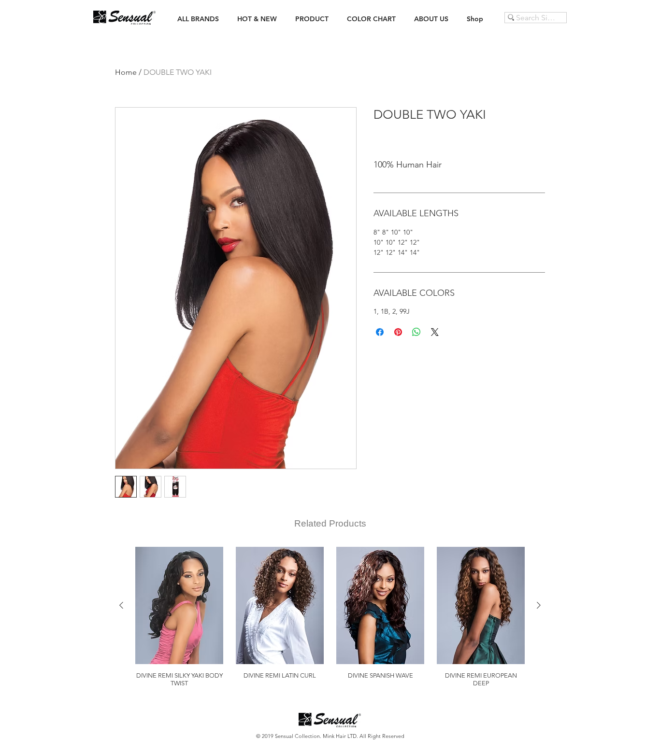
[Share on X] (435, 332)
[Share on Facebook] (380, 332)
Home (126, 72)
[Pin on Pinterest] (398, 332)
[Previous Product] (121, 605)
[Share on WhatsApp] (416, 332)
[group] (330, 617)
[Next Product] (539, 605)
